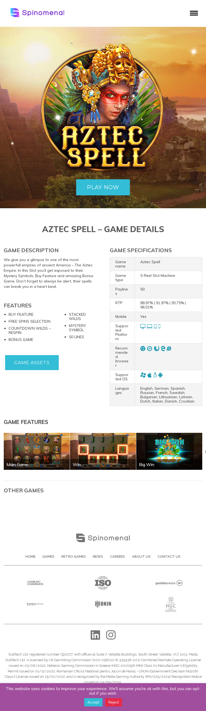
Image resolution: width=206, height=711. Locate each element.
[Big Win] (169, 434)
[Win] (103, 434)
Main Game (17, 464)
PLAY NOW (103, 187)
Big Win (146, 464)
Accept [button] (93, 702)
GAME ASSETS (32, 362)
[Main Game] (37, 434)
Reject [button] (113, 702)
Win (77, 464)
